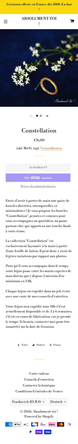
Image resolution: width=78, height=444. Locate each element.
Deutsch (56, 402)
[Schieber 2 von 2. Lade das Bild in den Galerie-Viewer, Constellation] (41, 116)
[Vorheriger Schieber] (31, 116)
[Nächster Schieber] (47, 116)
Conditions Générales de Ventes (39, 391)
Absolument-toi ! (39, 21)
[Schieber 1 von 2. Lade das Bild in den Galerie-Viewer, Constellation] (37, 116)
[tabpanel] (39, 67)
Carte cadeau (39, 374)
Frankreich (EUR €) (26, 402)
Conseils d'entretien (39, 379)
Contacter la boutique (39, 385)
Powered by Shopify (39, 416)
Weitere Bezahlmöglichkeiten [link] (38, 186)
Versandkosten (51, 148)
